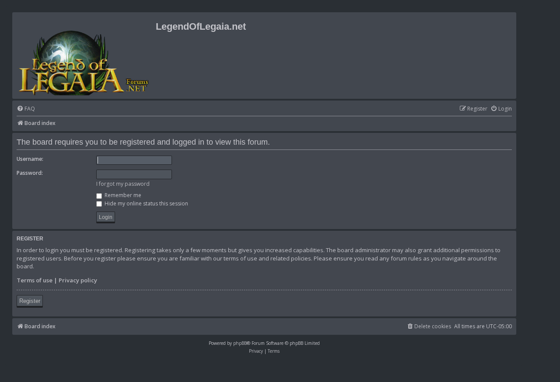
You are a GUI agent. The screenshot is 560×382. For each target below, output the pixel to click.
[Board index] (85, 55)
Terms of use (34, 280)
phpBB (240, 343)
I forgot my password (123, 184)
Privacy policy (78, 280)
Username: (30, 159)
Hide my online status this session (145, 203)
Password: (30, 173)
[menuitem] (26, 109)
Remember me (122, 195)
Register (29, 301)
